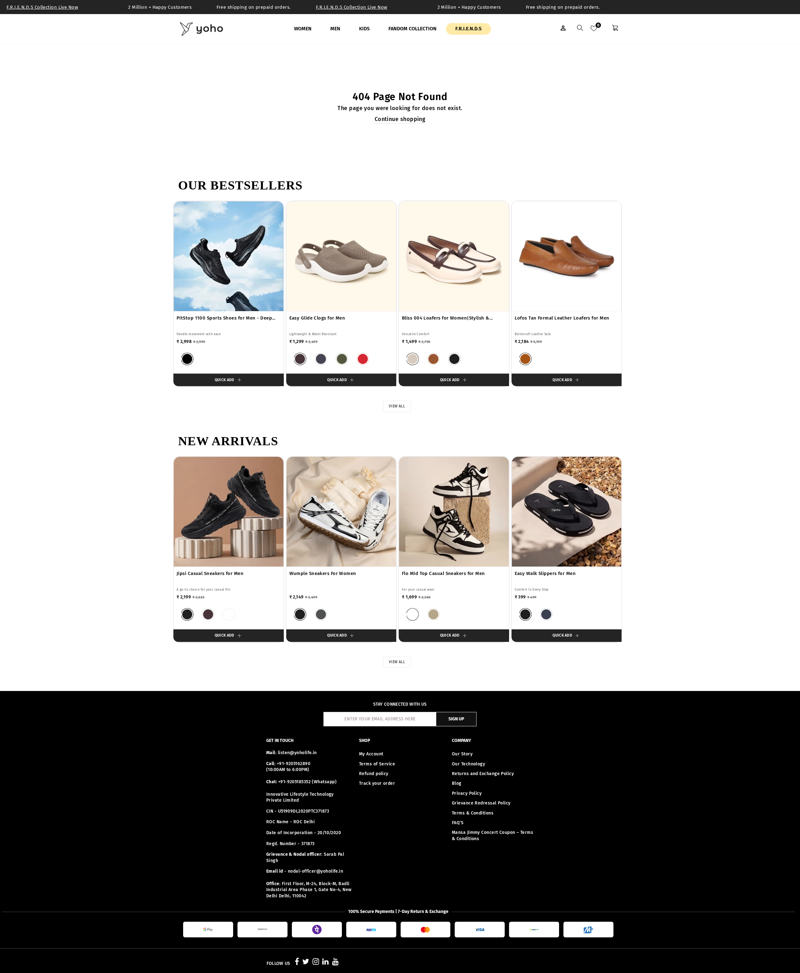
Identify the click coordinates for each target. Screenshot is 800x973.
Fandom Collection (412, 29)
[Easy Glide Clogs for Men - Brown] (300, 359)
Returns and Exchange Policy (483, 773)
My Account (371, 754)
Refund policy (373, 773)
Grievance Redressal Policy (481, 803)
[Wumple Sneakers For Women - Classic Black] (300, 614)
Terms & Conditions (472, 813)
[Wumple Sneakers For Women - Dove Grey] (321, 614)
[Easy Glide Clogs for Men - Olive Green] (342, 359)
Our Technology (468, 764)
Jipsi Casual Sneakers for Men (210, 573)
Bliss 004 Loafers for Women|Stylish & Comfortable (445, 318)
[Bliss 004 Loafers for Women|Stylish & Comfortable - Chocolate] (433, 359)
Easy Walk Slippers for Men (545, 573)
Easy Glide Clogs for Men (317, 318)
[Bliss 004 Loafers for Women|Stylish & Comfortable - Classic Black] (454, 359)
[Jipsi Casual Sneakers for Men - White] (229, 614)
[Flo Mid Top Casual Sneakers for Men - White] (412, 614)
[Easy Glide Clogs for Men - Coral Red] (363, 359)
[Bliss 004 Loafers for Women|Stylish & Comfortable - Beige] (412, 359)
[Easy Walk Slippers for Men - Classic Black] (525, 614)
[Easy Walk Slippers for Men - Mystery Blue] (546, 614)
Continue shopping (400, 119)
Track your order (377, 783)
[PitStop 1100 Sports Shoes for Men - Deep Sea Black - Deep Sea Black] (187, 359)
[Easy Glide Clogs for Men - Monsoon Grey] (321, 359)
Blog (457, 783)
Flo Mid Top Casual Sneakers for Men (443, 573)
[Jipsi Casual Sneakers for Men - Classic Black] (187, 614)
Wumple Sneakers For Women (322, 573)
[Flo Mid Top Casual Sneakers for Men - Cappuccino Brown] (433, 614)
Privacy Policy (467, 793)
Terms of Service (377, 764)
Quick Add (224, 380)
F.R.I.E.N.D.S (468, 29)
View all (397, 406)
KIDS (364, 29)
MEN (335, 29)
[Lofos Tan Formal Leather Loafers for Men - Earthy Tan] (525, 359)
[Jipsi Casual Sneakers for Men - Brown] (208, 614)
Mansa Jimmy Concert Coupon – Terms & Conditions (492, 835)
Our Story (462, 754)
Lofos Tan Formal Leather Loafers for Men (562, 318)
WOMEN (303, 29)
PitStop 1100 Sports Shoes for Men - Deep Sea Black (224, 318)
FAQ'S (457, 822)
